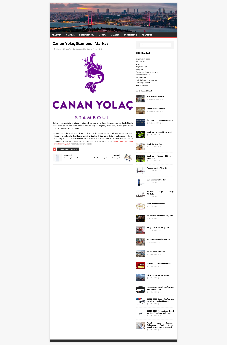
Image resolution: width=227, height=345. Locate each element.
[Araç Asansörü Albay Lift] (140, 172)
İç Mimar (139, 64)
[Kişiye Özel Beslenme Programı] (140, 220)
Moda (95, 49)
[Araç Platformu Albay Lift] (140, 232)
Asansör (115, 35)
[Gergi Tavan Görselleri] (140, 113)
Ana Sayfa (56, 35)
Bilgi (84, 49)
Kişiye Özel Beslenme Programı (160, 215)
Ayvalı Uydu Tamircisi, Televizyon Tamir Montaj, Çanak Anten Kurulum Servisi (160, 325)
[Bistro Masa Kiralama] (140, 256)
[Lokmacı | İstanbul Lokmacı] (140, 268)
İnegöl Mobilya (141, 67)
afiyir (70, 49)
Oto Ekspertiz (130, 35)
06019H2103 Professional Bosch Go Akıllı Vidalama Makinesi (160, 312)
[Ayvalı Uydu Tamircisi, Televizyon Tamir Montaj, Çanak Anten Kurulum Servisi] (140, 327)
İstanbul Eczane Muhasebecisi (160, 120)
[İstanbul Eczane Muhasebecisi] (140, 125)
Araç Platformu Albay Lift (158, 227)
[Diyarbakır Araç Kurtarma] (140, 280)
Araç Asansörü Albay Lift (157, 168)
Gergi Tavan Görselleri (156, 108)
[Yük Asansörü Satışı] (140, 101)
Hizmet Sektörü (86, 35)
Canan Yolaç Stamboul (68, 149)
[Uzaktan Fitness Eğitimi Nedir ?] (140, 137)
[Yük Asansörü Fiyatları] (140, 184)
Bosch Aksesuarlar (143, 75)
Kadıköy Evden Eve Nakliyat (146, 80)
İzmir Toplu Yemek (143, 82)
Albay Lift (139, 69)
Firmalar (70, 35)
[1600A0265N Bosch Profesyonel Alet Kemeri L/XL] (140, 292)
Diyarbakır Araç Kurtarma (158, 275)
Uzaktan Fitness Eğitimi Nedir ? (160, 132)
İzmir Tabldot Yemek (156, 204)
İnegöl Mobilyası (142, 85)
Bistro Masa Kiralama (156, 251)
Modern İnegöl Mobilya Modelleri (160, 193)
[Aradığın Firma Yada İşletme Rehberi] (113, 31)
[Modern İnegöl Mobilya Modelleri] (140, 196)
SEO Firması (140, 61)
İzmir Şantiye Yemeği (156, 144)
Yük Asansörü (141, 77)
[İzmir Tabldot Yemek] (140, 208)
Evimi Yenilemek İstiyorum (158, 239)
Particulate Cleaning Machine (147, 72)
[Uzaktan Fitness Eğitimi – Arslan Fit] (140, 160)
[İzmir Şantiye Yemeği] (140, 149)
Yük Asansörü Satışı (155, 96)
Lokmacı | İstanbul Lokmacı (159, 263)
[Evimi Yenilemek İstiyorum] (140, 244)
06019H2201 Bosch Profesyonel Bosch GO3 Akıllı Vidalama (160, 300)
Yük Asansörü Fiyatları (156, 180)
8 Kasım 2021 (60, 49)
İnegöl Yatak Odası (143, 59)
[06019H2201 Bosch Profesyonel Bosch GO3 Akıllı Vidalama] (140, 304)
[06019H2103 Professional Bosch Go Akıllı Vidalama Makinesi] (140, 315)
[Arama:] (155, 45)
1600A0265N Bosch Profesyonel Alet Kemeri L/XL (160, 288)
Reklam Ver (147, 35)
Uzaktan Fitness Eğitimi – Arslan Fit (160, 157)
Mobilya (102, 35)
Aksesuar (79, 49)
